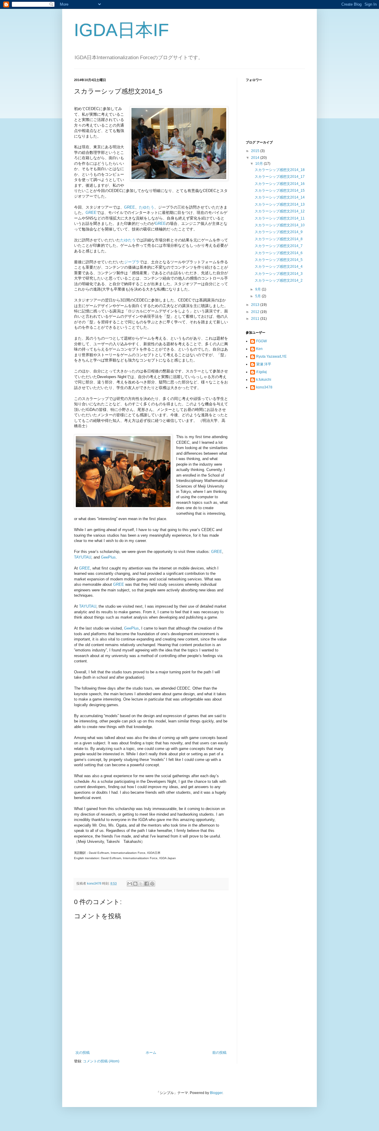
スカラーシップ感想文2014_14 (280, 197)
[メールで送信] (130, 884)
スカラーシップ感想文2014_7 (279, 246)
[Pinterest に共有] (152, 884)
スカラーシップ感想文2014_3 (279, 274)
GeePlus (108, 557)
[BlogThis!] (135, 884)
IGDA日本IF (121, 30)
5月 (258, 296)
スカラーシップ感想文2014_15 (280, 190)
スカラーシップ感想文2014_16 (280, 184)
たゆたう (146, 207)
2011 (255, 319)
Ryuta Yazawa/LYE (271, 356)
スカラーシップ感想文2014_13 (280, 204)
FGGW (261, 341)
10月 (259, 164)
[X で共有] (141, 884)
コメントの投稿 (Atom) (101, 1061)
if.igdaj (261, 372)
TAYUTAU (82, 557)
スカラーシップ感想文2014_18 (280, 170)
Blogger (216, 1093)
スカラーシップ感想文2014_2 (279, 280)
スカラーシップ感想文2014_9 (279, 232)
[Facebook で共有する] (147, 884)
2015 (255, 151)
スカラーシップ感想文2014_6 (279, 253)
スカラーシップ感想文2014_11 (280, 218)
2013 (255, 305)
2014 (255, 158)
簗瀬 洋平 (263, 364)
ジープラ (131, 262)
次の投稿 (83, 1053)
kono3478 (264, 387)
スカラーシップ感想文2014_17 (280, 177)
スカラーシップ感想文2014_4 (279, 266)
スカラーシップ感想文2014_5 (279, 260)
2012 (255, 312)
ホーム (151, 1053)
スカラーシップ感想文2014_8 (279, 239)
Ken (259, 349)
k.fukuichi (263, 379)
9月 (258, 289)
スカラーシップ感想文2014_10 (280, 225)
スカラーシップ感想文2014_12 (280, 211)
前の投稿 (219, 1053)
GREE (129, 207)
